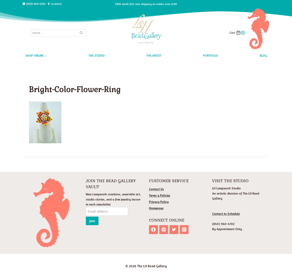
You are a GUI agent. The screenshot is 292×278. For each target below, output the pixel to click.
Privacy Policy (159, 202)
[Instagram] (184, 229)
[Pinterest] (163, 229)
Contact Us (156, 189)
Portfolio (210, 55)
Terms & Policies (159, 195)
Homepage (156, 208)
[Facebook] (153, 229)
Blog (263, 55)
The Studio (96, 55)
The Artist (153, 55)
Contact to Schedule (226, 214)
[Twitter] (173, 229)
